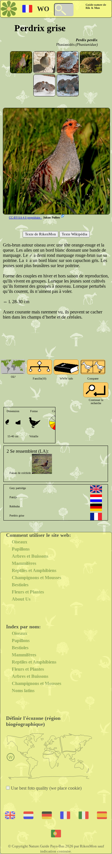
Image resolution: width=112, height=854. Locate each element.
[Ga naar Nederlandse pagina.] (96, 498)
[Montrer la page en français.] (96, 516)
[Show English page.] (96, 489)
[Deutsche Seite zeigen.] (96, 507)
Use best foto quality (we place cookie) (46, 788)
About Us (21, 599)
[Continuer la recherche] (95, 389)
